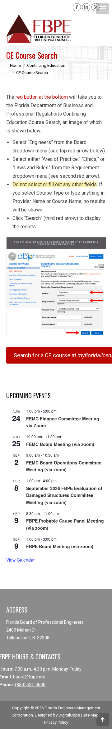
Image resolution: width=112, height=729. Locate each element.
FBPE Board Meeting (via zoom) (59, 546)
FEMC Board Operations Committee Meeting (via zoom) (63, 466)
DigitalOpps (69, 715)
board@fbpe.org (29, 676)
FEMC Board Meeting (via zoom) (60, 444)
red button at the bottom (42, 97)
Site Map (91, 715)
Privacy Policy (56, 722)
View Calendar (20, 560)
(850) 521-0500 (30, 684)
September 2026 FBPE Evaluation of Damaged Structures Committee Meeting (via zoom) (64, 495)
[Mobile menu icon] (102, 8)
